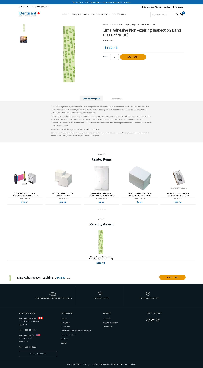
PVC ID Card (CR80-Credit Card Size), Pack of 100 (63, 194)
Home (105, 24)
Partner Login (108, 326)
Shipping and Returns (111, 322)
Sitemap (64, 343)
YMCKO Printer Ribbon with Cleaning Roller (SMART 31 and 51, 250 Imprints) (24, 194)
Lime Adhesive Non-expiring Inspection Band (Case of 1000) (101, 258)
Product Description (91, 98)
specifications (116, 98)
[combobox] (164, 14)
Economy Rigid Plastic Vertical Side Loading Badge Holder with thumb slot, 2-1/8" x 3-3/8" (101, 194)
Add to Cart (133, 57)
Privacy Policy (65, 322)
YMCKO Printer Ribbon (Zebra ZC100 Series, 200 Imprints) (178, 194)
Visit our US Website (38, 353)
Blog (168, 7)
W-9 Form (64, 339)
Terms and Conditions (68, 335)
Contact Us (179, 7)
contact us (87, 129)
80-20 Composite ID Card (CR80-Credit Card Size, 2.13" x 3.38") (140, 194)
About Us (64, 318)
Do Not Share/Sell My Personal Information (76, 330)
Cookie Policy (65, 326)
